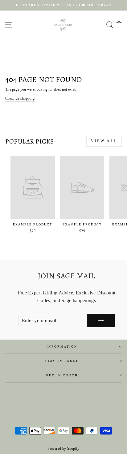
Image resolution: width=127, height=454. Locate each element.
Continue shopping (20, 98)
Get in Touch (62, 375)
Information (62, 346)
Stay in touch (62, 360)
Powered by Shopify (63, 448)
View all (104, 141)
